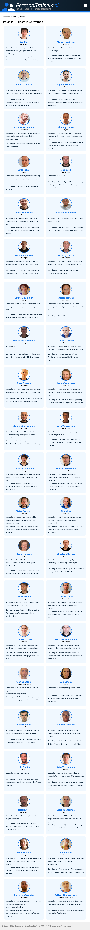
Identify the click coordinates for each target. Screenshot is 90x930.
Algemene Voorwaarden (62, 926)
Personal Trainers (10, 17)
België (22, 17)
